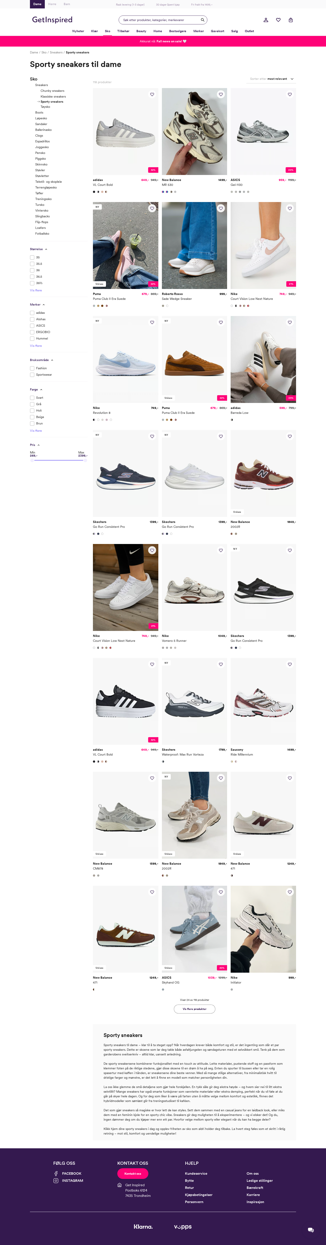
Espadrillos (42, 141)
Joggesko (42, 147)
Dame (34, 52)
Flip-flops (41, 222)
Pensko (40, 153)
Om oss (253, 1173)
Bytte (189, 1180)
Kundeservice (196, 1173)
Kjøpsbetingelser (198, 1195)
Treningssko (43, 199)
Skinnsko (41, 164)
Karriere (253, 1195)
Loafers (40, 228)
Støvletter (42, 176)
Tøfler (39, 193)
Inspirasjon (255, 1202)
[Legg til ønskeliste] (152, 94)
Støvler (40, 170)
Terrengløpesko (46, 187)
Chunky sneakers (52, 90)
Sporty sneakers (52, 101)
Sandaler (41, 124)
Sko (44, 52)
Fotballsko (42, 233)
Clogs (39, 135)
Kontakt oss (132, 1173)
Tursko (39, 204)
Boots (39, 112)
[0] (278, 20)
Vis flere (36, 290)
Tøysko (45, 106)
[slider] (32, 460)
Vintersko (41, 210)
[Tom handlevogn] (290, 20)
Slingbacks (42, 216)
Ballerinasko (43, 130)
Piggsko (40, 158)
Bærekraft (255, 1188)
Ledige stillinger (260, 1180)
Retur (189, 1188)
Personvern (194, 1202)
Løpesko (41, 118)
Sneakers (56, 52)
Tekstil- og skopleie (48, 181)
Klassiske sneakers (53, 96)
